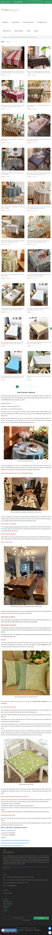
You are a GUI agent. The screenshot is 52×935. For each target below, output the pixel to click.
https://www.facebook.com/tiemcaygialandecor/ (12, 845)
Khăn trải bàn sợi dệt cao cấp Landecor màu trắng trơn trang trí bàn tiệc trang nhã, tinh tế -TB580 (12, 309)
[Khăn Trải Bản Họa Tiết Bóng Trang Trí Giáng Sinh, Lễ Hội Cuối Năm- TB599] (39, 125)
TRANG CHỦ (6, 22)
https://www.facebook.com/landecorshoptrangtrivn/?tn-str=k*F (15, 842)
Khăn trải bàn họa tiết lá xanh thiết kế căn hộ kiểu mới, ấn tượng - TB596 (13, 207)
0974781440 (19, 1)
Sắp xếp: (3, 41)
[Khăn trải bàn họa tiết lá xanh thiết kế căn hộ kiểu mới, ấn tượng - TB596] (13, 192)
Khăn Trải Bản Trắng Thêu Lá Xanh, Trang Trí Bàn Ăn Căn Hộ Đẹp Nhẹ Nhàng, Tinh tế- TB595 (38, 207)
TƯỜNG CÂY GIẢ (7, 30)
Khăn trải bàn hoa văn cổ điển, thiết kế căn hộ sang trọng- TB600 (12, 140)
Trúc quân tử (35, 866)
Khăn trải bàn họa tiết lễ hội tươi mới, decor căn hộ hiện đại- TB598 (12, 173)
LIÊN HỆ (36, 30)
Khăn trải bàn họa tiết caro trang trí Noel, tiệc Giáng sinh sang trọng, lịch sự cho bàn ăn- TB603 (12, 106)
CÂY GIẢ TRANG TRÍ (28, 22)
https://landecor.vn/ (11, 830)
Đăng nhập (3, 1)
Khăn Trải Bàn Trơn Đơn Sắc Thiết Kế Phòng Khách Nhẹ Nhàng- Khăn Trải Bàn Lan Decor (38, 309)
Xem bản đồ (41, 918)
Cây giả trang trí (13, 866)
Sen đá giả (9, 868)
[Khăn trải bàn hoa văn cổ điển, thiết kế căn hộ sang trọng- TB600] (13, 125)
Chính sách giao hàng (7, 903)
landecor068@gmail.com (11, 885)
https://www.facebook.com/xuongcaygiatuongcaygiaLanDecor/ (15, 840)
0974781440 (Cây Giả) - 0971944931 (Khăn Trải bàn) (17, 882)
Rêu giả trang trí (28, 866)
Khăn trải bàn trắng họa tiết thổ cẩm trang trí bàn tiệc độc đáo (39, 377)
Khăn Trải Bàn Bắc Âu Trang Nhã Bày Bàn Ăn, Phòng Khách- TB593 (12, 275)
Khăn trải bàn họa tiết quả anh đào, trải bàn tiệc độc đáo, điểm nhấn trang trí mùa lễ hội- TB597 (38, 173)
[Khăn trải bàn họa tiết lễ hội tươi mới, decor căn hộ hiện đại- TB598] (13, 159)
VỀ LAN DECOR (15, 22)
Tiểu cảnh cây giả (21, 866)
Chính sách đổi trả (7, 905)
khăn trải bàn (25, 516)
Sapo (35, 927)
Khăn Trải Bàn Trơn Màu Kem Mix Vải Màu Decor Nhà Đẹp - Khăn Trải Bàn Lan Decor (39, 343)
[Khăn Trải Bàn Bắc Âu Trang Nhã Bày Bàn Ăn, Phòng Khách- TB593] (13, 260)
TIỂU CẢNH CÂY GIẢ (42, 22)
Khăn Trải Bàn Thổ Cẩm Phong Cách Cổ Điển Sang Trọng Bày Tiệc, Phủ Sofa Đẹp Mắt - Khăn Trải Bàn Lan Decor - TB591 (38, 72)
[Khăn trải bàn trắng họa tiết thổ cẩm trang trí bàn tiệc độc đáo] (39, 362)
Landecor (9, 465)
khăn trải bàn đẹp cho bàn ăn (13, 526)
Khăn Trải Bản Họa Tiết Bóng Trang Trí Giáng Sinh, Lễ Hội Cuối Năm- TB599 (38, 140)
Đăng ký (8, 1)
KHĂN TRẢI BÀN (19, 30)
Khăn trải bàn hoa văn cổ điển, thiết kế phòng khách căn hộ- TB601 (38, 106)
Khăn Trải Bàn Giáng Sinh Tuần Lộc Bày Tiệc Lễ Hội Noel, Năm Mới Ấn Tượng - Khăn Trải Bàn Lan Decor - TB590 (13, 72)
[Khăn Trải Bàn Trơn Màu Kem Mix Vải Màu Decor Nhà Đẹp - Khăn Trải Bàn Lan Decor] (39, 328)
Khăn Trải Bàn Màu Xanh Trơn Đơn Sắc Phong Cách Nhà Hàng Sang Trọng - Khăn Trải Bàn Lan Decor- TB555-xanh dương (12, 377)
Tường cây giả (41, 866)
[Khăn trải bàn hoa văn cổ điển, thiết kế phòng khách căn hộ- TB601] (39, 91)
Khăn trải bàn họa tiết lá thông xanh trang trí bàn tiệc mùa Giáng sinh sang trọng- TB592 (38, 275)
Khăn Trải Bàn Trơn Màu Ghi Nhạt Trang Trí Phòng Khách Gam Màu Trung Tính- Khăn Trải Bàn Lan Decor (12, 343)
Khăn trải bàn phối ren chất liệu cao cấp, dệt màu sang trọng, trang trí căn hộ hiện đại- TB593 (38, 241)
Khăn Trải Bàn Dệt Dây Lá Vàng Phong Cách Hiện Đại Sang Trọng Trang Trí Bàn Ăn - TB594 (13, 241)
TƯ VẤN (28, 30)
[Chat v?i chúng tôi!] (49, 928)
